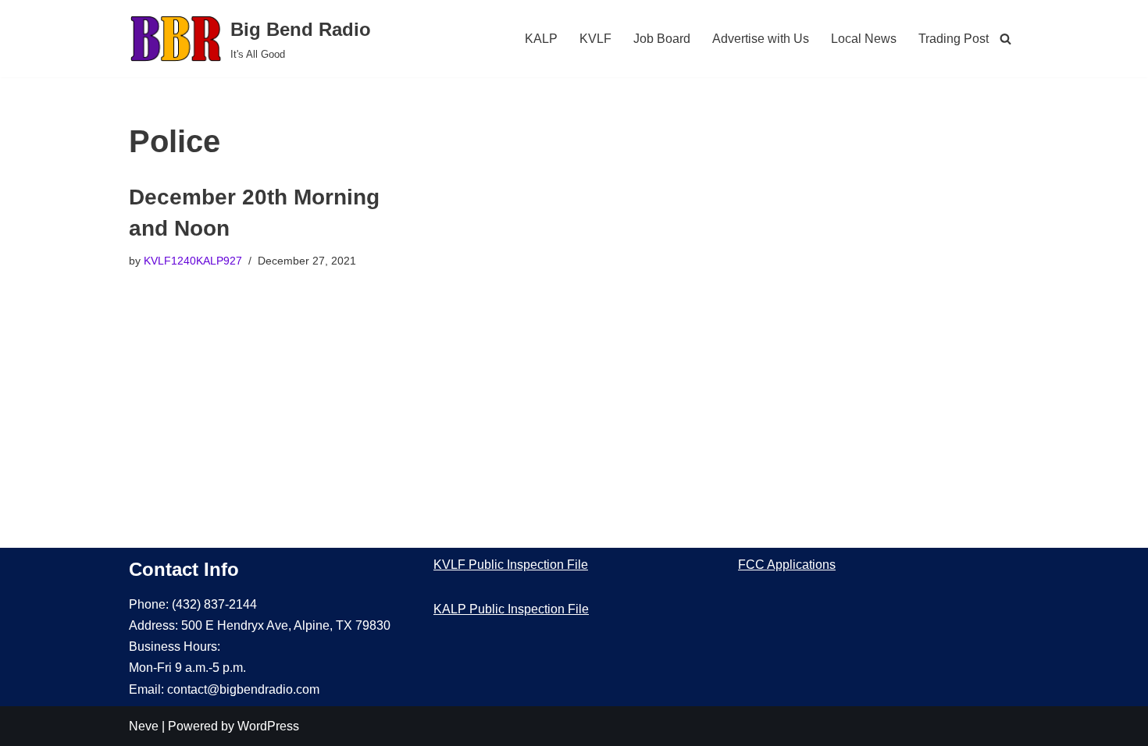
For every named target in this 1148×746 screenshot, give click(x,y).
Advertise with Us (760, 38)
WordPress (268, 726)
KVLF (595, 38)
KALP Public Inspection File (511, 609)
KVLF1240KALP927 (193, 260)
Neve (144, 726)
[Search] (1005, 38)
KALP (541, 38)
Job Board (661, 38)
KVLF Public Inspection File (510, 564)
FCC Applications (787, 564)
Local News (864, 38)
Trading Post (953, 38)
